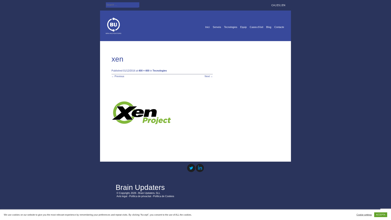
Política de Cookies (163, 196)
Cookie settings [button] (364, 215)
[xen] (142, 142)
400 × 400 (144, 70)
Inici (207, 27)
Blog (268, 27)
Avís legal (122, 196)
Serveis (217, 27)
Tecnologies (230, 27)
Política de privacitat (140, 196)
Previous (117, 76)
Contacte (279, 27)
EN (283, 5)
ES (278, 5)
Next (209, 76)
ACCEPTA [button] (380, 215)
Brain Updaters (140, 187)
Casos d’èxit (256, 27)
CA (273, 5)
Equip (243, 27)
